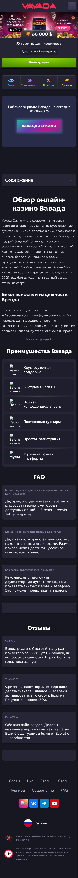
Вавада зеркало (39, 125)
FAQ (64, 790)
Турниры (17, 790)
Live (30, 781)
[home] (39, 6)
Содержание (43, 790)
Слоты (14, 781)
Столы (45, 781)
